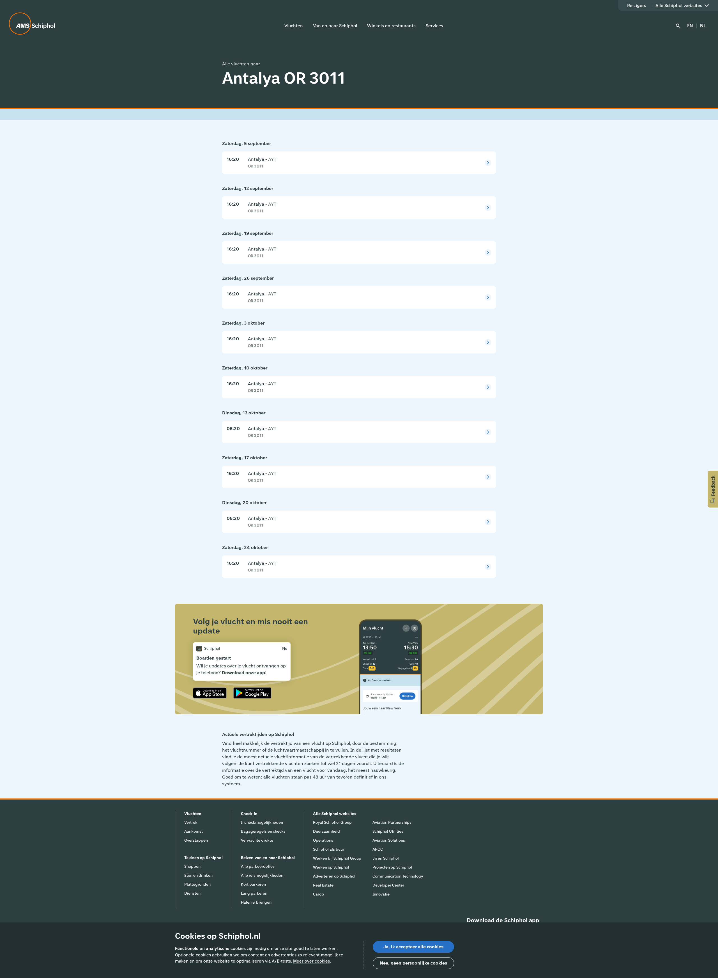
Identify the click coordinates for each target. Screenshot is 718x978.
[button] (713, 489)
